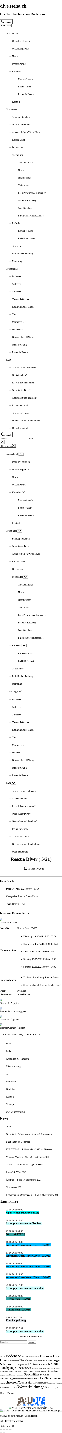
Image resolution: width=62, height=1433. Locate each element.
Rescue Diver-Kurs (14, 913)
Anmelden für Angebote (17, 1058)
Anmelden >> (24, 994)
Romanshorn (53, 1371)
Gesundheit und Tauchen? (24, 398)
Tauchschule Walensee (54, 1383)
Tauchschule (40, 1383)
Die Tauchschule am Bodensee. (23, 14)
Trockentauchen (25, 162)
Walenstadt (13, 1388)
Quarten (30, 1371)
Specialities (17, 155)
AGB (8, 1074)
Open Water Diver (20, 124)
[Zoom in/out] (10, 1429)
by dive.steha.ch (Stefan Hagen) (23, 1415)
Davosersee (17, 329)
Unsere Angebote (20, 48)
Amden (2, 1357)
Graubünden (24, 1367)
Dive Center (25, 1360)
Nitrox (21, 170)
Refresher (16, 223)
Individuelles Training (22, 253)
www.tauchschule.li (15, 1112)
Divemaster (17, 147)
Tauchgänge (12, 268)
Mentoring (17, 261)
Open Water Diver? (21, 390)
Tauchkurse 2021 (14, 1187)
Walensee (16, 284)
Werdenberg (52, 1388)
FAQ (8, 360)
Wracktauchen (25, 208)
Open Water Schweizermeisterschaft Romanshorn (29, 1134)
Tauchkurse (11, 109)
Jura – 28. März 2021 (16, 1172)
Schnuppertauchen (21, 117)
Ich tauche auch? (20, 405)
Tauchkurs (39, 1378)
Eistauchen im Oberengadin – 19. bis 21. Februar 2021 (32, 1195)
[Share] (4, 1429)
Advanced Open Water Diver (26, 132)
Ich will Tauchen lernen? (24, 382)
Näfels (25, 1371)
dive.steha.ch (13, 6)
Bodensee (16, 276)
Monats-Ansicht (25, 79)
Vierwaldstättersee (20, 299)
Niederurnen (12, 1371)
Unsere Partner (19, 64)
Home (9, 1043)
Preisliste (21, 990)
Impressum (11, 1081)
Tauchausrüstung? (20, 413)
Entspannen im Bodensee (18, 1141)
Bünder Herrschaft (28, 1357)
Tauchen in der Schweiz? (24, 367)
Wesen (59, 1388)
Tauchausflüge (7, 1378)
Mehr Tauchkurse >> (31, 1336)
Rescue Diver (18, 139)
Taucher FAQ (54, 985)
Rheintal (44, 1371)
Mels (40, 1368)
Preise (9, 1051)
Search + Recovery (27, 200)
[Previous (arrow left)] (1, 1432)
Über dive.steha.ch (21, 41)
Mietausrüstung (19, 344)
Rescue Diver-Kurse (28, 896)
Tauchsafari (26, 1382)
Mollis (53, 1368)
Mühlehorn (4, 1371)
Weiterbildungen (32, 1386)
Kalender (16, 71)
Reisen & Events (26, 94)
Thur (14, 314)
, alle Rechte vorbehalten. (12, 1421)
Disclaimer (11, 1089)
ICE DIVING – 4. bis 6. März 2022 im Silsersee (29, 1149)
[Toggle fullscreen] (7, 1429)
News (15, 56)
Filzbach (44, 1361)
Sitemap (10, 1104)
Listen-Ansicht (25, 86)
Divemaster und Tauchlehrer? (26, 420)
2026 (8, 1126)
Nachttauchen (24, 177)
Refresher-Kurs (25, 231)
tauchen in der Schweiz (23, 1378)
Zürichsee (16, 291)
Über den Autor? (20, 428)
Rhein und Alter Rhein (23, 306)
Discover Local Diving (23, 337)
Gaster (45, 1364)
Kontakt (16, 101)
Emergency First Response (30, 215)
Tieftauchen (23, 185)
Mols (57, 1368)
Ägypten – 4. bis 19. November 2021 (24, 1179)
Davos (37, 1357)
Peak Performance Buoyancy (32, 193)
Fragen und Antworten (29, 1364)
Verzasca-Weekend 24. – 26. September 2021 (27, 1157)
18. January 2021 (36, 869)
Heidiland (35, 1368)
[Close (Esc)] (1, 1429)
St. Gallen (44, 1374)
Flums (50, 1361)
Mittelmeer (46, 1368)
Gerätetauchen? (19, 375)
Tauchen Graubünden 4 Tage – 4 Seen (24, 1164)
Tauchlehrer (17, 246)
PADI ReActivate (26, 238)
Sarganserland (5, 1375)
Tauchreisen (9, 1382)
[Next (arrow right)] (4, 1432)
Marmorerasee (19, 322)
